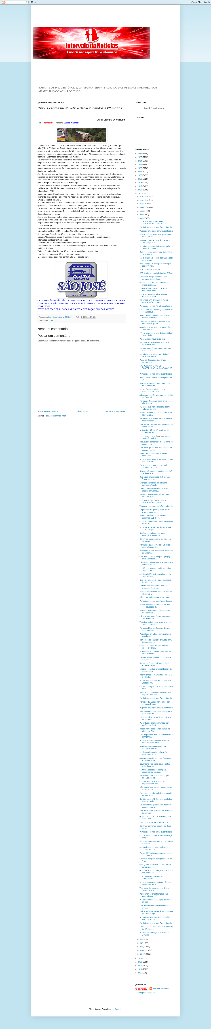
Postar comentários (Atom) (56, 416)
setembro (144, 207)
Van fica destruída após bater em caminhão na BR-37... (153, 517)
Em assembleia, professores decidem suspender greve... (155, 806)
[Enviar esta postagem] (77, 317)
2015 (140, 193)
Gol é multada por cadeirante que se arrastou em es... (154, 284)
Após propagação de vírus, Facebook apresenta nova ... (155, 759)
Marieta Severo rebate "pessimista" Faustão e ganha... (154, 355)
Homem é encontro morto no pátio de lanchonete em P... (155, 883)
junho (142, 218)
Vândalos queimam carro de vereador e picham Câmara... (156, 563)
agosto (143, 211)
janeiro (143, 954)
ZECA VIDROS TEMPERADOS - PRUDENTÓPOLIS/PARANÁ (152, 222)
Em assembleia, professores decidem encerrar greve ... (155, 629)
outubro (143, 204)
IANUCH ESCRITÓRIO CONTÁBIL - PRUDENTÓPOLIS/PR (154, 301)
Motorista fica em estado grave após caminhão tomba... (154, 247)
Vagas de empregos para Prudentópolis (156, 231)
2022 (140, 168)
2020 (140, 175)
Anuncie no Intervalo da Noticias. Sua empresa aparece (155, 693)
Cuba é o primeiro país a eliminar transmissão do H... (153, 295)
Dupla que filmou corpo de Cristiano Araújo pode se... (154, 478)
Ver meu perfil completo (145, 993)
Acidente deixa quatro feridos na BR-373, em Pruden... (154, 918)
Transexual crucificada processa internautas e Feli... (153, 289)
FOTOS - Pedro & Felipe (149, 270)
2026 (140, 154)
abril (142, 943)
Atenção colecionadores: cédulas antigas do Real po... (153, 587)
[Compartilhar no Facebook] (91, 317)
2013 (140, 962)
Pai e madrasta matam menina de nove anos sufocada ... (155, 419)
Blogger (118, 1009)
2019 (140, 179)
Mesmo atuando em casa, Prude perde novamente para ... (155, 712)
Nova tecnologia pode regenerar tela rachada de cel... (154, 765)
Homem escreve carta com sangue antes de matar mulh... (154, 742)
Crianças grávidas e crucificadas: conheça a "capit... (153, 484)
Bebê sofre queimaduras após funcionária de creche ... (152, 534)
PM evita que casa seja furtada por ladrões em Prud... (154, 724)
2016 (140, 190)
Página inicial (82, 411)
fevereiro (144, 950)
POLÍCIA (52, 321)
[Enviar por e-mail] (82, 317)
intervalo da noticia (55, 317)
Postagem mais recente (48, 411)
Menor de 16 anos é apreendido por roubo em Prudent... (154, 703)
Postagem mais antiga (115, 411)
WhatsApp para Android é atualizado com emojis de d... (154, 241)
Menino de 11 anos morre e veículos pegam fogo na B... (154, 546)
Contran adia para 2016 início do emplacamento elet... (153, 782)
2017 (140, 186)
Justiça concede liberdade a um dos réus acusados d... (154, 606)
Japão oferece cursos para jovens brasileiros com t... (153, 848)
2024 (140, 161)
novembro (144, 200)
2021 (140, 172)
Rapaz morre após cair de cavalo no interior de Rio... (154, 730)
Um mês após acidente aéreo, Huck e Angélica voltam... (155, 664)
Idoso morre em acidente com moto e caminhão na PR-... (155, 437)
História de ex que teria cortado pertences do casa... (152, 747)
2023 (140, 164)
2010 (140, 973)
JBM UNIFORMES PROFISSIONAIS (154, 822)
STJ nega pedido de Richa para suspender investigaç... (152, 771)
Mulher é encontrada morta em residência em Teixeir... (152, 390)
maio (142, 939)
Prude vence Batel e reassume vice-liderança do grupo (154, 322)
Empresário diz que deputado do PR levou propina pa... (154, 511)
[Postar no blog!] (85, 317)
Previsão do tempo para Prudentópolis (155, 227)
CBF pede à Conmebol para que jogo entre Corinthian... (155, 558)
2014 (140, 958)
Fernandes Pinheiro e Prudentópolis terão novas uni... (154, 384)
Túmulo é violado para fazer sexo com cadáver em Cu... (155, 623)
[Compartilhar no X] (88, 317)
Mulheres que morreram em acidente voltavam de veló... (155, 408)
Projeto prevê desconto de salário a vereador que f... (154, 495)
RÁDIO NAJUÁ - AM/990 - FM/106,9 (154, 597)
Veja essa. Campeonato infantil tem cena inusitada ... (154, 889)
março (143, 947)
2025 (140, 157)
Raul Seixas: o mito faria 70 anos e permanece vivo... (154, 343)
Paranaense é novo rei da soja (152, 339)
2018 (140, 182)
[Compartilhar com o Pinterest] (94, 317)
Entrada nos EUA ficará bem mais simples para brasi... (153, 490)
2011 (140, 969)
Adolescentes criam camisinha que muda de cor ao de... (154, 776)
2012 (140, 966)
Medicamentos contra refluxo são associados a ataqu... (153, 753)
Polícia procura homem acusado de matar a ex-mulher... (154, 317)
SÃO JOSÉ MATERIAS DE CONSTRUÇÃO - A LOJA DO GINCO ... (155, 368)
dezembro (144, 197)
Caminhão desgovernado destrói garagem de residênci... (153, 278)
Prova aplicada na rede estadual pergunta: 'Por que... (153, 466)
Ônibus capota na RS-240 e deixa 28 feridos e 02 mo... (155, 647)
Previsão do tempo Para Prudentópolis (155, 306)
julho (142, 215)
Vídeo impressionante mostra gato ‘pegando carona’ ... (153, 895)
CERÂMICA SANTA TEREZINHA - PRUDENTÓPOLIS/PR (153, 501)
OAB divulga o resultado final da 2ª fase (156, 273)
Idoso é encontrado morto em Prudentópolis (151, 877)
